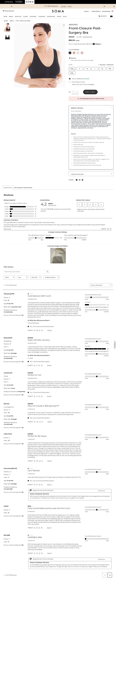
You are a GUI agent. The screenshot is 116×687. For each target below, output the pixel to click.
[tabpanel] (58, 384)
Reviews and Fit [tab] (8, 187)
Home (6, 20)
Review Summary (87, 36)
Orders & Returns (96, 11)
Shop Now (63, 6)
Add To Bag (90, 92)
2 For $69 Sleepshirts (51, 6)
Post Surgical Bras (23, 20)
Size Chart (102, 64)
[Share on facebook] (76, 180)
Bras (12, 20)
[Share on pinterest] (82, 180)
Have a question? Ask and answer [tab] (23, 187)
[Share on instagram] (79, 180)
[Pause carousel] (114, 6)
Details (77, 40)
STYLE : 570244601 (76, 111)
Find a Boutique (106, 11)
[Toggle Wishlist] (63, 25)
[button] (111, 16)
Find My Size (110, 64)
